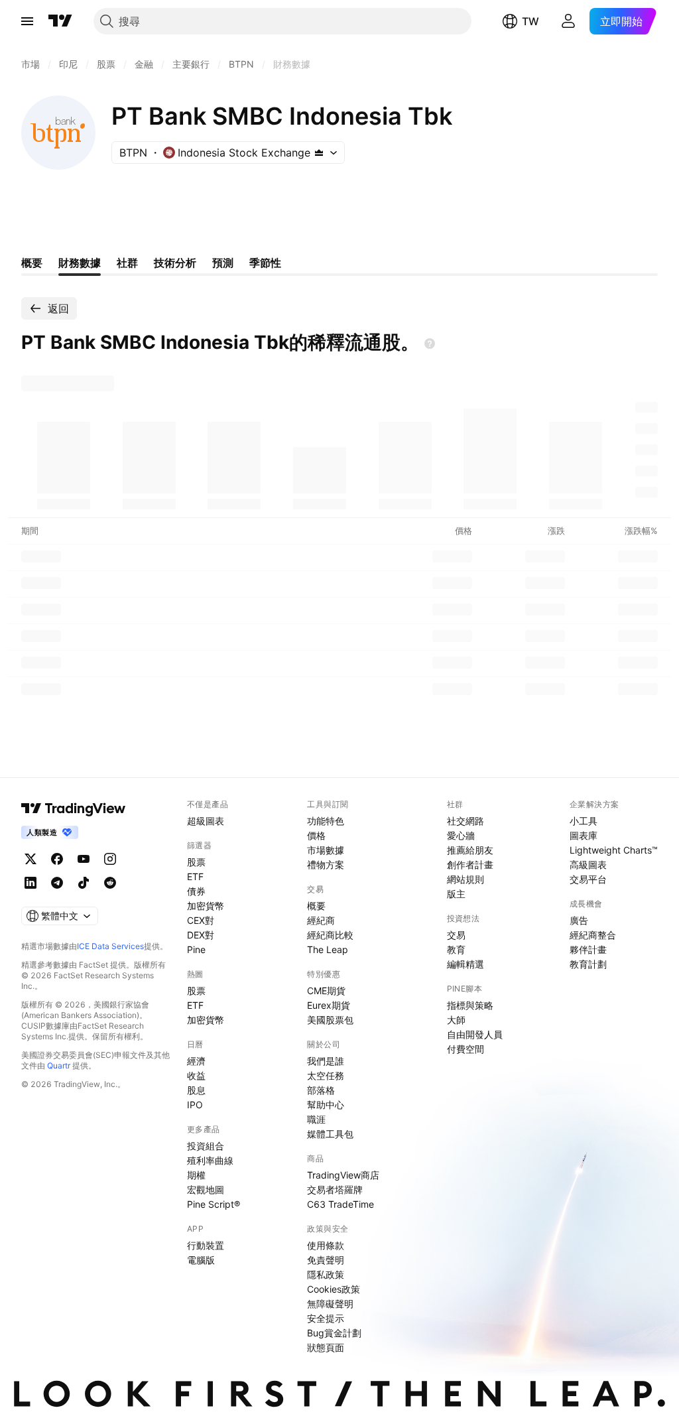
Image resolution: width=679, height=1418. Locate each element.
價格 (316, 835)
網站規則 (465, 879)
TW (530, 21)
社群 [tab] (127, 262)
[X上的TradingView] (30, 859)
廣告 (579, 920)
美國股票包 (330, 1019)
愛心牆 (461, 835)
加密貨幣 (205, 905)
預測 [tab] (222, 262)
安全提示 (325, 1318)
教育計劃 (588, 964)
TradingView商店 (343, 1175)
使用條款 (325, 1245)
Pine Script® (213, 1204)
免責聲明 (325, 1259)
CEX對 (200, 920)
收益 (196, 1075)
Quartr (58, 1065)
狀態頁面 (325, 1347)
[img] (319, 153)
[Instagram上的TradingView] (110, 859)
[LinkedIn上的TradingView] (30, 882)
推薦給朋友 (470, 850)
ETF (195, 876)
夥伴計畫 (588, 949)
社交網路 (465, 820)
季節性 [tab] (265, 262)
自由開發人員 (475, 1034)
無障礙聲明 (330, 1303)
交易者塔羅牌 (335, 1189)
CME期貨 (326, 990)
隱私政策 (325, 1274)
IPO (195, 1104)
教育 (456, 949)
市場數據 (325, 850)
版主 (456, 893)
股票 (196, 862)
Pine (196, 949)
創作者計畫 (470, 864)
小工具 (583, 820)
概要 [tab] (31, 262)
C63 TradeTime (340, 1204)
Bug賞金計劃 (334, 1332)
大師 (456, 1019)
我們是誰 (325, 1060)
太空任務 (325, 1075)
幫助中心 (325, 1104)
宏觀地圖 (205, 1189)
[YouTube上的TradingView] (83, 859)
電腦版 (201, 1259)
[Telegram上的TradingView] (57, 882)
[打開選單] (27, 21)
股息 (196, 1090)
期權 (196, 1175)
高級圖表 (588, 864)
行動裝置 (205, 1245)
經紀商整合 (593, 934)
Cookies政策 (333, 1289)
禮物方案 (325, 864)
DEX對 (200, 934)
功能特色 (325, 820)
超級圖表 (205, 820)
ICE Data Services (110, 946)
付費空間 (465, 1049)
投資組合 (205, 1145)
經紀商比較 (330, 934)
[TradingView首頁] (60, 21)
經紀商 (321, 920)
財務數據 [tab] (79, 262)
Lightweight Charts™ (614, 850)
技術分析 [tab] (175, 262)
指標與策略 (470, 1005)
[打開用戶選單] (568, 21)
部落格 (321, 1090)
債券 (196, 891)
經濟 (196, 1060)
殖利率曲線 (210, 1160)
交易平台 (588, 879)
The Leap (327, 949)
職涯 (316, 1119)
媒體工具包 (330, 1133)
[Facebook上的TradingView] (57, 859)
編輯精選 (465, 964)
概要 (316, 905)
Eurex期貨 (328, 1005)
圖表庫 (583, 835)
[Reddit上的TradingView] (110, 882)
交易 (456, 934)
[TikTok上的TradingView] (83, 882)
